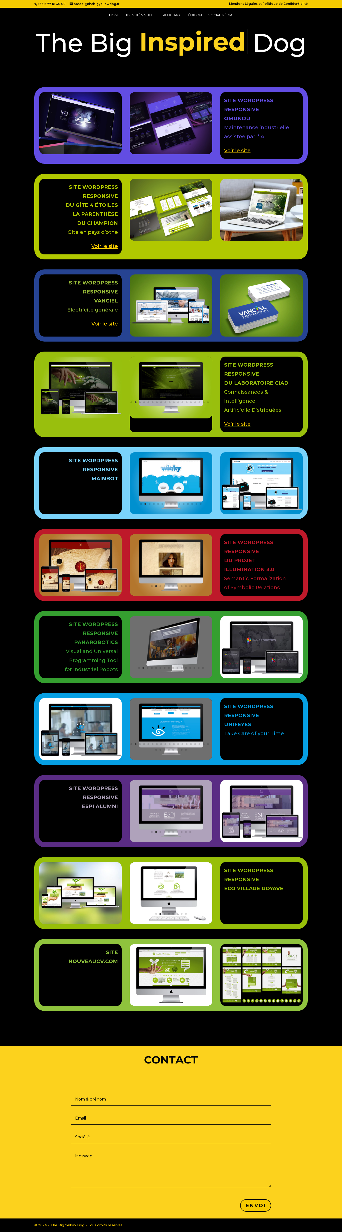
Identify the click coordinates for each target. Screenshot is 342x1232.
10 (190, 144)
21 (160, 750)
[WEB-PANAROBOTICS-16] (171, 677)
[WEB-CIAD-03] (171, 417)
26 (182, 750)
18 (204, 402)
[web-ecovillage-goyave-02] (171, 922)
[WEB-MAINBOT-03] (171, 513)
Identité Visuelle (141, 15)
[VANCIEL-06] (171, 335)
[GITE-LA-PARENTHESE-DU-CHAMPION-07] (171, 239)
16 (195, 402)
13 (182, 402)
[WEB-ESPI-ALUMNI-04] (171, 841)
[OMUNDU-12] (171, 153)
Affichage (172, 15)
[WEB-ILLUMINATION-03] (171, 594)
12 (178, 402)
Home (114, 15)
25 (177, 750)
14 (187, 402)
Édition (195, 15)
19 (208, 402)
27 (186, 750)
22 (164, 750)
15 (191, 402)
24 (173, 750)
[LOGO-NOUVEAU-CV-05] (261, 1004)
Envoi (256, 1205)
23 (169, 750)
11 (174, 402)
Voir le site (237, 424)
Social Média (220, 15)
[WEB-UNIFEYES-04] (171, 758)
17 (199, 402)
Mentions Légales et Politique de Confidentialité (268, 4)
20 (171, 408)
